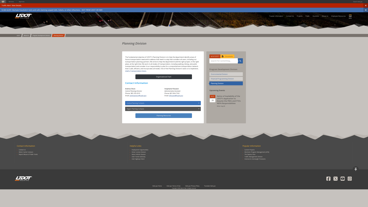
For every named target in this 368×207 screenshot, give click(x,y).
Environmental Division (219, 74)
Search (240, 60)
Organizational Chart (163, 77)
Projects (299, 16)
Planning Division (58, 35)
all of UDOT (215, 56)
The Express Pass (249, 154)
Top (356, 169)
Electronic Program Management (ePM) (256, 152)
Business (316, 16)
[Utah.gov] (3, 1)
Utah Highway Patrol (138, 159)
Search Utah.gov (357, 1)
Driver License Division (139, 152)
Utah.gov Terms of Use (173, 186)
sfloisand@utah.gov (176, 96)
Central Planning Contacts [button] (135, 103)
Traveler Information (276, 16)
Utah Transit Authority (138, 157)
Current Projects (249, 150)
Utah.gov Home (157, 186)
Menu (350, 18)
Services (11, 1)
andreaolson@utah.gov (138, 96)
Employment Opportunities (140, 150)
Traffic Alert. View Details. (12, 5)
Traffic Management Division (253, 157)
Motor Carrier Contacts (26, 152)
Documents (229, 56)
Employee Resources (338, 16)
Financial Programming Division (222, 79)
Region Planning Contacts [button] (135, 109)
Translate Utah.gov (210, 186)
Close (365, 5)
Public (308, 16)
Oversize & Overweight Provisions (255, 159)
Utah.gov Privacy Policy (192, 186)
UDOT (23, 16)
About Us (325, 16)
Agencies (21, 1)
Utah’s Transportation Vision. (135, 71)
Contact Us (290, 16)
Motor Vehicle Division (139, 154)
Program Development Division (41, 35)
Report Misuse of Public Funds (28, 154)
